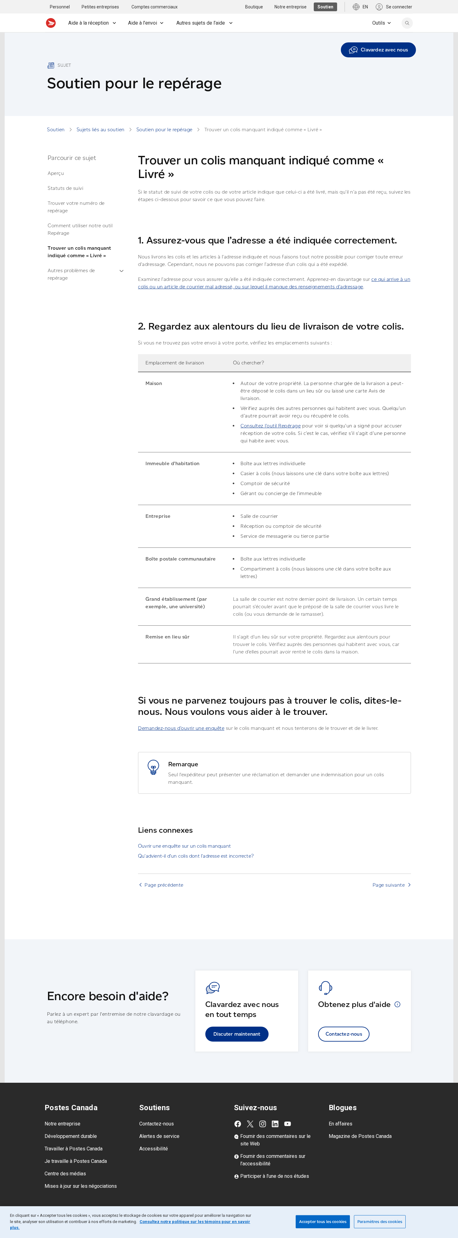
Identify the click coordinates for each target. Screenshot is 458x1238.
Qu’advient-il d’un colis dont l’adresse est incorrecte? (196, 856)
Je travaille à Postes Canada (76, 1161)
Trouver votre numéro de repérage (76, 207)
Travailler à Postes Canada (74, 1149)
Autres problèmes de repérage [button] (71, 274)
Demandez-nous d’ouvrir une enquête (181, 728)
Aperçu (56, 173)
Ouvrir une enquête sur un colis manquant (184, 846)
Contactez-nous (344, 1034)
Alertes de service (159, 1136)
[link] (378, 49)
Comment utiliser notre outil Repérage (80, 229)
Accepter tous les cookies (322, 1221)
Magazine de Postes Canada (360, 1136)
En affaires (340, 1124)
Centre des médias (65, 1174)
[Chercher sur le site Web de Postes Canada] (407, 23)
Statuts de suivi (65, 188)
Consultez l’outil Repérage (271, 426)
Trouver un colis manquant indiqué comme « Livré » (79, 251)
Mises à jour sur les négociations (81, 1186)
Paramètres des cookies (379, 1221)
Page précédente (164, 885)
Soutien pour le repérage (164, 129)
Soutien (56, 129)
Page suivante (389, 885)
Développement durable (71, 1136)
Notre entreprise (62, 1124)
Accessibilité (153, 1149)
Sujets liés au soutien (101, 129)
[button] (397, 1004)
